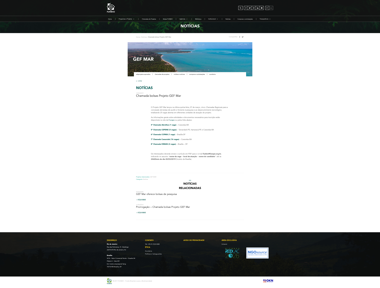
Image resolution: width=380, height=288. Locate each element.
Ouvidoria (212, 74)
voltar (140, 81)
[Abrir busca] (240, 8)
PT (267, 8)
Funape (172, 120)
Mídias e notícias (179, 74)
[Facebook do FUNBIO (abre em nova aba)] (246, 8)
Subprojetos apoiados (143, 74)
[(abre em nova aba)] (230, 253)
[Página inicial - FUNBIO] (116, 8)
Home (110, 19)
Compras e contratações (245, 19)
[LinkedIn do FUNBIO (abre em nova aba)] (258, 8)
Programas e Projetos (125, 19)
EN (271, 8)
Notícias (228, 19)
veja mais (142, 200)
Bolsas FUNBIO (168, 19)
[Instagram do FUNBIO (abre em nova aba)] (254, 8)
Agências (183, 19)
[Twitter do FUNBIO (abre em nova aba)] (250, 8)
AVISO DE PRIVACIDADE (193, 240)
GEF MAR (153, 177)
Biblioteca (198, 19)
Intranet (224, 244)
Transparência (264, 19)
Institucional (212, 19)
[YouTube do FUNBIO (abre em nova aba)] (262, 8)
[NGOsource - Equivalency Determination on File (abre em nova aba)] (257, 253)
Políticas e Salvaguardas (153, 254)
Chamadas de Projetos (149, 19)
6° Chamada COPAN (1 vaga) (163, 134)
